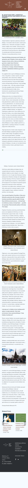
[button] (3, 423)
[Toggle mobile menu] (25, 8)
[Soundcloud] (18, 459)
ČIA (23, 402)
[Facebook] (15, 459)
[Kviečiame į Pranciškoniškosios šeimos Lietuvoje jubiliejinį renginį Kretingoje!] (7, 414)
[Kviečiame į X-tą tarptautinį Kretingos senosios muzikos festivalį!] (20, 414)
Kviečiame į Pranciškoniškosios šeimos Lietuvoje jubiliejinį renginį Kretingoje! (6, 427)
